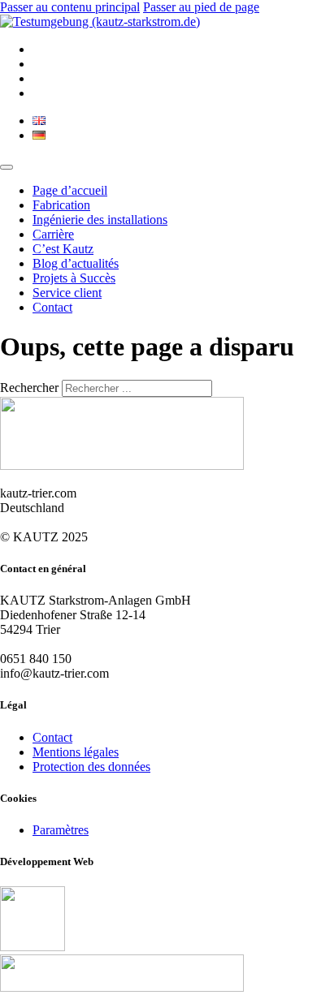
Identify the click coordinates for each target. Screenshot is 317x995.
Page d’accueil (70, 190)
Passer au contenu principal (70, 7)
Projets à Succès (74, 278)
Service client (67, 292)
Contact (52, 307)
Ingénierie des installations (100, 219)
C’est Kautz (63, 249)
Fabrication (61, 205)
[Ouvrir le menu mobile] (6, 167)
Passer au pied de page (201, 7)
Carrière (53, 234)
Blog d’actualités (76, 263)
